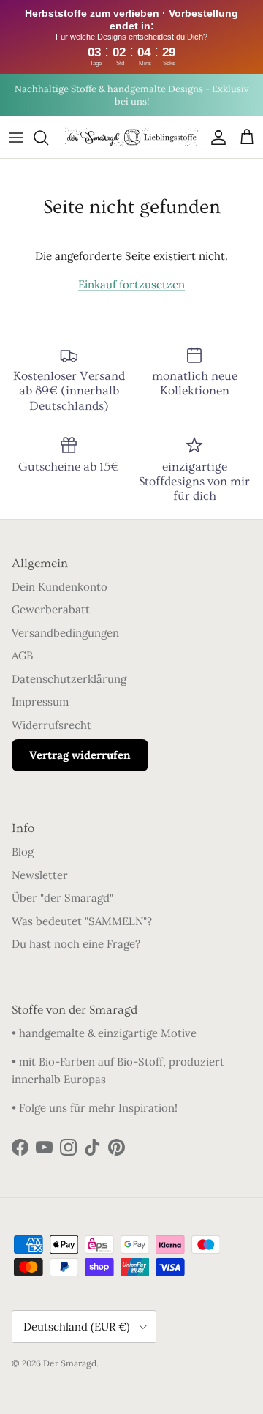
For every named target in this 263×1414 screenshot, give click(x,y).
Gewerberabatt (51, 609)
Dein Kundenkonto (59, 587)
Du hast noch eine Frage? (76, 944)
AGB (22, 655)
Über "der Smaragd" (62, 898)
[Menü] (16, 137)
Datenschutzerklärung (69, 679)
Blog (23, 851)
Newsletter (40, 875)
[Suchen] (48, 137)
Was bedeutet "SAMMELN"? (82, 921)
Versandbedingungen (65, 633)
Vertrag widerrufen (80, 755)
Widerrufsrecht (51, 725)
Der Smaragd (69, 1363)
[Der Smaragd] (131, 137)
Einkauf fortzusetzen (131, 284)
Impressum (40, 701)
